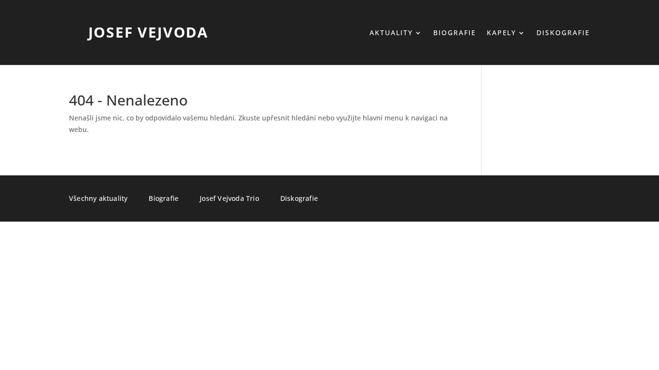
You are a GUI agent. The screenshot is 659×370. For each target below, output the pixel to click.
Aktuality (391, 33)
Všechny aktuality (98, 199)
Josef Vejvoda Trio (229, 199)
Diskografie (563, 33)
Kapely (502, 33)
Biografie (454, 33)
